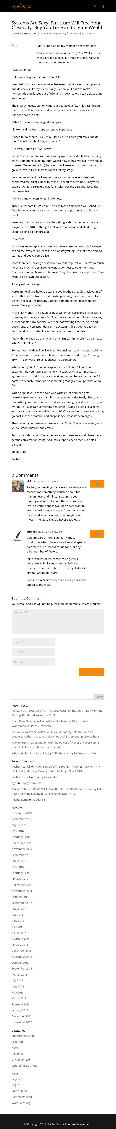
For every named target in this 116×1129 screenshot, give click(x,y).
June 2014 (18, 920)
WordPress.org (21, 1103)
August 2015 (19, 861)
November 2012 (22, 1022)
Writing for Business (69, 33)
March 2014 (19, 932)
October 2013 (20, 962)
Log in (15, 1085)
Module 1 (39, 799)
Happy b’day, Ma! (46, 777)
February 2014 (21, 938)
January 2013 (20, 1010)
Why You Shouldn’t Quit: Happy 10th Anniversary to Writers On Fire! (54, 753)
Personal (17, 1053)
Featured (17, 1042)
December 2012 (22, 1016)
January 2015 (20, 879)
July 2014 (17, 914)
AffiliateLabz (19, 789)
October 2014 (20, 897)
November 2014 (22, 890)
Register (17, 1079)
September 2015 (22, 855)
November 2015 (22, 849)
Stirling (31, 531)
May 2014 (18, 926)
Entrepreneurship (49, 33)
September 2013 (22, 968)
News (15, 1047)
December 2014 (22, 885)
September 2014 (22, 903)
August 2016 (19, 825)
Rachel (18, 33)
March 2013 (19, 998)
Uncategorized (21, 1059)
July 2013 (17, 980)
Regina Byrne (20, 799)
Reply (97, 484)
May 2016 (18, 831)
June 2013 (18, 986)
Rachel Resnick (21, 766)
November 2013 (22, 956)
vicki (29, 481)
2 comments (88, 33)
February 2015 (21, 873)
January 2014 (20, 944)
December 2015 (22, 843)
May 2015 (18, 867)
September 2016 (22, 819)
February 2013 (21, 1004)
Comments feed (22, 1097)
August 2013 (19, 974)
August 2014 (19, 908)
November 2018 (22, 813)
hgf (14, 783)
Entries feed (19, 1091)
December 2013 (22, 950)
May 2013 (18, 992)
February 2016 (21, 837)
